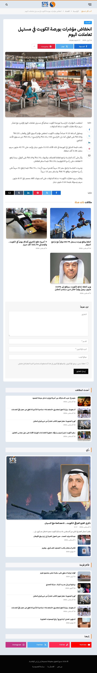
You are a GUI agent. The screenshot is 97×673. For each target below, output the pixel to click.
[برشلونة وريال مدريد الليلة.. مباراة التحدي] (84, 588)
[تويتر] (89, 136)
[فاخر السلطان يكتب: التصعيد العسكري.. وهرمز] (84, 551)
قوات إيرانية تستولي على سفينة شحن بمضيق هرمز (57, 573)
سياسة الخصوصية (38, 666)
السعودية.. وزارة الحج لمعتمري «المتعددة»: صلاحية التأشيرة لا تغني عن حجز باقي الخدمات (43, 409)
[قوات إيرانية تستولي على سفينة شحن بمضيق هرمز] (84, 576)
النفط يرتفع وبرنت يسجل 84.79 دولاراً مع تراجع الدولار (71, 243)
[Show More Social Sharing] (34, 46)
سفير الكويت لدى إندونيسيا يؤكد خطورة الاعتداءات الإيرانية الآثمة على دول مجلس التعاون (43, 433)
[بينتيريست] (89, 148)
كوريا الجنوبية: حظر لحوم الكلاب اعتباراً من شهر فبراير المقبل (54, 421)
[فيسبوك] (89, 129)
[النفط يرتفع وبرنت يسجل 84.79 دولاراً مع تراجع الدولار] (70, 223)
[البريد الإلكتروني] (89, 155)
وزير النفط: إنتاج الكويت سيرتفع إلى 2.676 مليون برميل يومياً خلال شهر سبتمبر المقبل (73, 288)
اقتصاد (88, 22)
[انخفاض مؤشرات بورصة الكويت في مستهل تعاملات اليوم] (48, 84)
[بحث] (7, 4)
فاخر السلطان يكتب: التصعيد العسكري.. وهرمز (58, 548)
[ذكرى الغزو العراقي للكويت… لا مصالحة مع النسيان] (48, 488)
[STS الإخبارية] (48, 4)
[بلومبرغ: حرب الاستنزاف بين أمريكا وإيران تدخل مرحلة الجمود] (84, 401)
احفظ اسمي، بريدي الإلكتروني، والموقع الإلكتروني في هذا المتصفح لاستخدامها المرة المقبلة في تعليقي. (52, 363)
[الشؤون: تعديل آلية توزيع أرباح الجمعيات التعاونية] (84, 623)
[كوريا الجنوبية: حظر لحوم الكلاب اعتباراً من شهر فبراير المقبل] (84, 425)
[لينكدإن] (89, 142)
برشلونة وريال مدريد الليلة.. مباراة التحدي (60, 584)
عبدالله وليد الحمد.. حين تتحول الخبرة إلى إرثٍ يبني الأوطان (54, 536)
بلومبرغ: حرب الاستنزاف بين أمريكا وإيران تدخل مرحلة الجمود (53, 398)
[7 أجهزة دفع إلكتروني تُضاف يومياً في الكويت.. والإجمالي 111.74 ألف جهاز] (26, 223)
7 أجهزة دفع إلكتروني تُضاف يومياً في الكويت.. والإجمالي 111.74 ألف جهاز (27, 243)
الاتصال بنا (50, 666)
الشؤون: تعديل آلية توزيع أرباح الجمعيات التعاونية (57, 619)
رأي (88, 517)
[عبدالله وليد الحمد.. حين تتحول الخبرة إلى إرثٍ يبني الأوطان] (84, 540)
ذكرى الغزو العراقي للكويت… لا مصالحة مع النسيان (68, 523)
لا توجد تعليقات (73, 40)
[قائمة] (89, 4)
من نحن (59, 666)
